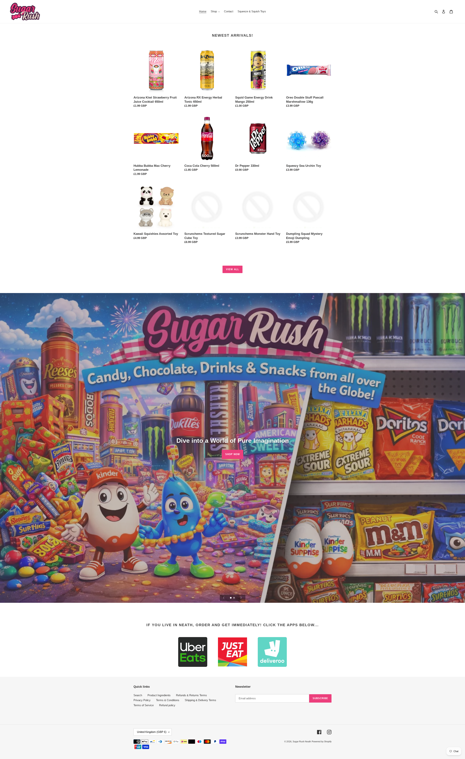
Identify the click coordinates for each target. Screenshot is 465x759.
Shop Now (232, 454)
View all (232, 269)
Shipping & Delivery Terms (200, 700)
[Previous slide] (224, 598)
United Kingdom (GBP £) (151, 731)
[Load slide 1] (231, 598)
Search (138, 695)
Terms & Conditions (167, 700)
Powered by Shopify (321, 741)
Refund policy (167, 705)
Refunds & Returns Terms (191, 695)
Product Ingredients (159, 695)
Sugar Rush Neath (302, 741)
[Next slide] (241, 598)
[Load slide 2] (234, 598)
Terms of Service (144, 705)
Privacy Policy (142, 700)
